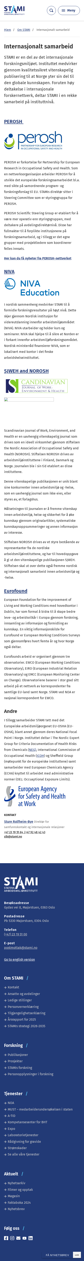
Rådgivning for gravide (24, 1142)
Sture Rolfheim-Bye (18, 822)
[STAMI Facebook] (7, 1239)
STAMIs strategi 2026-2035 (26, 1026)
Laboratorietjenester (23, 1135)
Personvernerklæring (23, 1007)
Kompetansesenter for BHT (27, 1122)
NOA (11, 1103)
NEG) (32, 750)
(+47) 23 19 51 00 (15, 934)
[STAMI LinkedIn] (32, 1239)
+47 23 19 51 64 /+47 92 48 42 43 (24, 832)
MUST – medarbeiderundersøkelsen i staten (40, 1109)
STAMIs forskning (20, 1068)
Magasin (14, 1196)
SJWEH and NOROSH (26, 371)
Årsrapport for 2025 (22, 1019)
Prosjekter (15, 1061)
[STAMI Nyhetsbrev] (19, 1239)
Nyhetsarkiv (16, 1183)
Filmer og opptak (20, 1190)
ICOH (40, 756)
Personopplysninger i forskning (30, 1074)
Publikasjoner (18, 1055)
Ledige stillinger (20, 1000)
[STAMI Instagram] (13, 1239)
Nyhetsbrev (16, 1209)
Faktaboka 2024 (19, 1203)
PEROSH (13, 121)
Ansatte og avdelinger (24, 994)
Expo (11, 1129)
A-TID (11, 1116)
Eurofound (15, 591)
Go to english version (19, 960)
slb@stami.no (13, 836)
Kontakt (13, 987)
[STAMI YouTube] (25, 1239)
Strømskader (17, 1148)
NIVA (9, 271)
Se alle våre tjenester (23, 1154)
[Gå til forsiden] (14, 14)
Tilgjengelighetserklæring (26, 1013)
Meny (71, 10)
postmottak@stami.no (20, 948)
